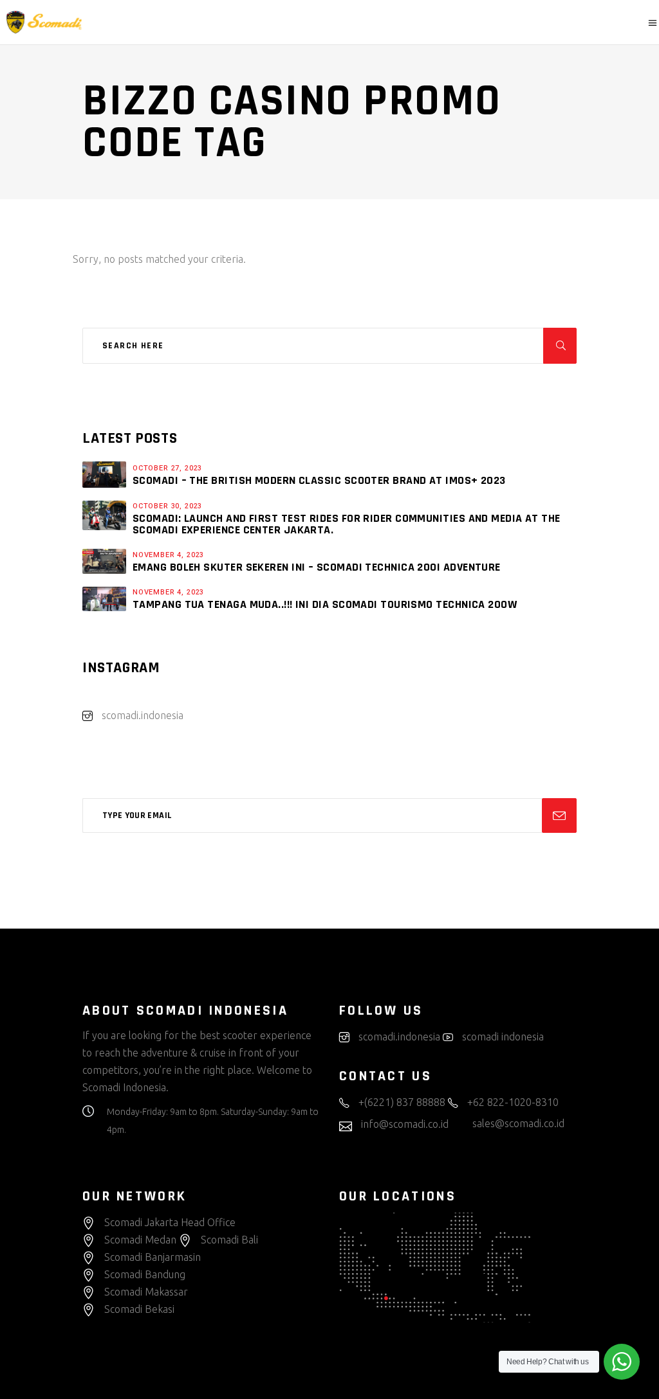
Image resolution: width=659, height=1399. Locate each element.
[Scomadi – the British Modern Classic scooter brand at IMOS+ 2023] (104, 474)
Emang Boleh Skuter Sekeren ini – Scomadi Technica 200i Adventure (317, 567)
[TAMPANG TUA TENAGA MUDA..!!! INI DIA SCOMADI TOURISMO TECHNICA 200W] (104, 599)
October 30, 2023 (167, 506)
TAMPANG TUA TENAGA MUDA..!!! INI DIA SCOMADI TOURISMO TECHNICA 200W (325, 604)
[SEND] (559, 815)
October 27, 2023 (167, 468)
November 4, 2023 (168, 554)
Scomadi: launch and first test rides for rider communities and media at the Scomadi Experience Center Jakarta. (347, 524)
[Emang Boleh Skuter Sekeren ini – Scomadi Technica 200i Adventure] (104, 561)
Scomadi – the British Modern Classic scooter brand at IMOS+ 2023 (319, 480)
